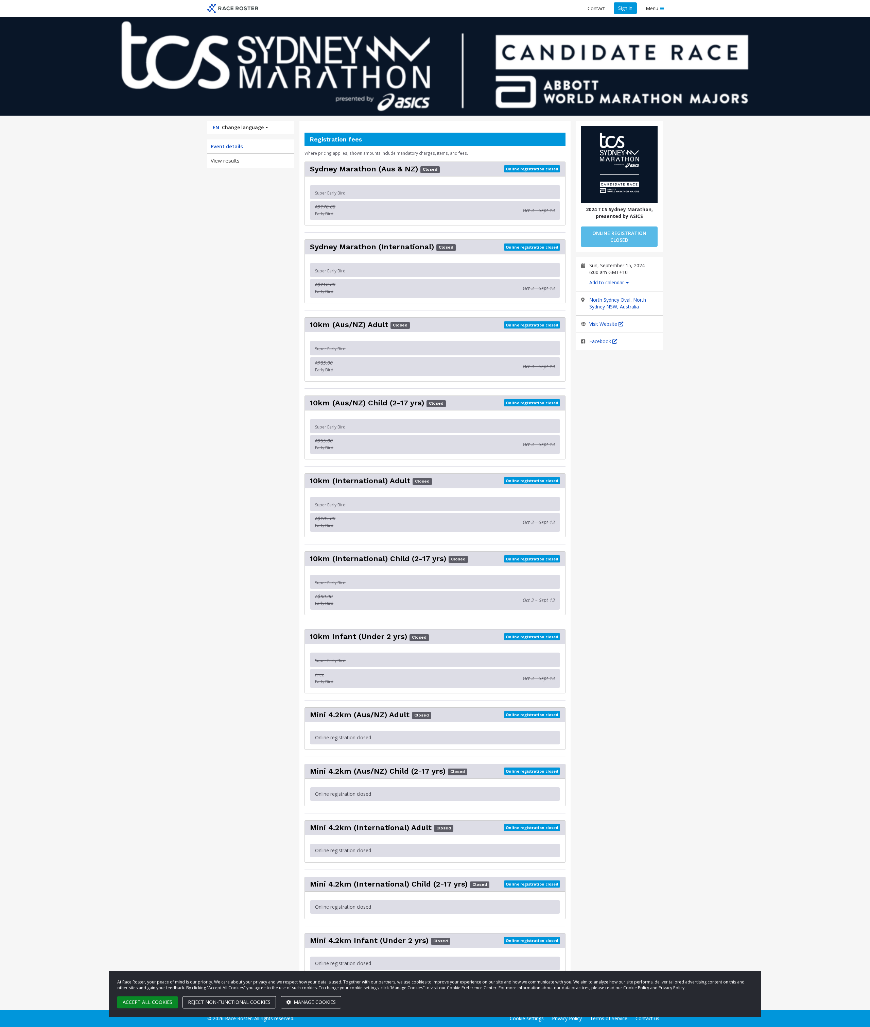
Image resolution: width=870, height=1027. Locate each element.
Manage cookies (314, 1002)
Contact (596, 8)
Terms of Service (608, 1018)
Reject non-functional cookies (229, 1002)
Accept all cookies (147, 1002)
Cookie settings (527, 1018)
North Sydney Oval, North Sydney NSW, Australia (617, 303)
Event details (227, 146)
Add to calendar (607, 282)
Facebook (600, 341)
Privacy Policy (567, 1018)
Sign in (625, 8)
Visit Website (604, 324)
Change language (238, 127)
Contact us (647, 1018)
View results (225, 160)
